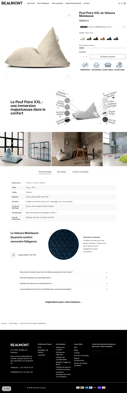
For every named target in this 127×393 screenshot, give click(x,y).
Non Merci (63, 202)
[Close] (89, 185)
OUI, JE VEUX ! (63, 195)
